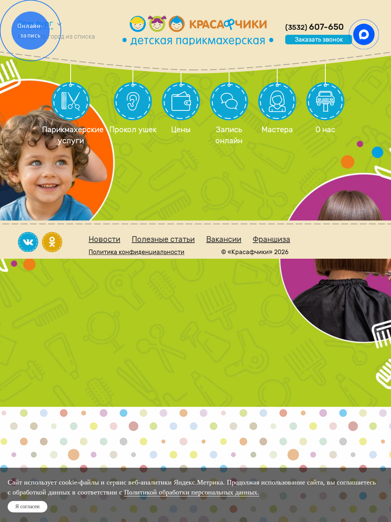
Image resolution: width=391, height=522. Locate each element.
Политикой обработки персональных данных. (191, 492)
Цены (181, 129)
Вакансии (223, 239)
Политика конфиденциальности (136, 252)
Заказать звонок (319, 39)
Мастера (277, 129)
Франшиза (271, 239)
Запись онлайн (228, 135)
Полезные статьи (163, 239)
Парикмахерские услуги (70, 135)
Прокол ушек (133, 129)
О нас (325, 129)
